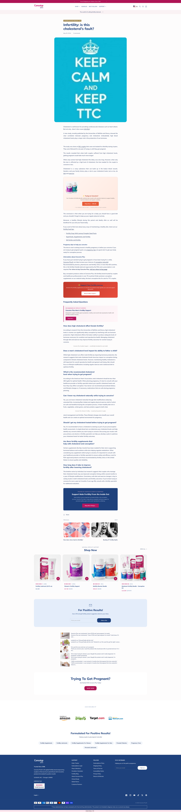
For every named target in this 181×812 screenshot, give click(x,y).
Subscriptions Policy (98, 763)
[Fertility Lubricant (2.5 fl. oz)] (47, 567)
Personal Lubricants (90, 747)
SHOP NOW (90, 688)
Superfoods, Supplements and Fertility (78, 237)
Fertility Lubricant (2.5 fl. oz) (44, 586)
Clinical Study (75, 779)
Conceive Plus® (143, 802)
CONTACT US (38, 781)
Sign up (142, 767)
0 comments (76, 33)
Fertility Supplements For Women (81, 743)
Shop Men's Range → (90, 505)
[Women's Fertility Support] (76, 567)
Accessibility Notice (98, 771)
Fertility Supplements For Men (103, 743)
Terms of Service (97, 768)
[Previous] (74, 1)
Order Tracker (75, 763)
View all (142, 549)
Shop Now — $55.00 (90, 203)
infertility (86, 129)
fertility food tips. (68, 229)
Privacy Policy (97, 773)
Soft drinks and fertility (73, 240)
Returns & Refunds (98, 776)
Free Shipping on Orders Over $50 (90, 1)
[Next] (106, 1)
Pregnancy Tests (136, 743)
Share (67, 514)
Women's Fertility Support (72, 586)
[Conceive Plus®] (39, 6)
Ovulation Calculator (77, 771)
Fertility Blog (75, 773)
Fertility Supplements (46, 743)
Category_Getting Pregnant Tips (72, 20)
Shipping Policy (97, 765)
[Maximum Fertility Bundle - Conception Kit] (133, 567)
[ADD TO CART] (58, 578)
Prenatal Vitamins (122, 743)
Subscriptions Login (77, 765)
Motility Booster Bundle (100, 586)
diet (64, 173)
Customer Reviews (77, 784)
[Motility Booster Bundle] (104, 567)
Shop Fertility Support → (90, 293)
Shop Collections (76, 768)
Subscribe (104, 620)
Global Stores (75, 781)
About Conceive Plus (77, 776)
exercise (71, 173)
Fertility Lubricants (62, 743)
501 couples (82, 146)
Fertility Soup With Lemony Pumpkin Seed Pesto (81, 233)
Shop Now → (71, 318)
